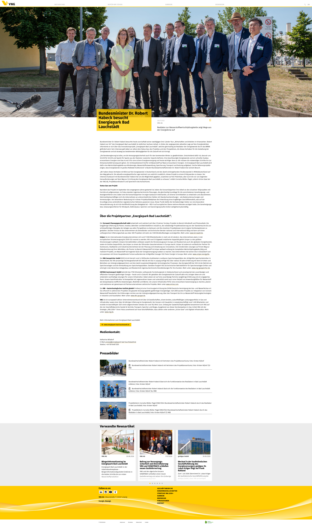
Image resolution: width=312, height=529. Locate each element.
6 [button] (162, 483)
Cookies (146, 522)
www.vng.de (109, 312)
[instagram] (106, 492)
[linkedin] (101, 492)
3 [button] (155, 483)
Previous (101, 455)
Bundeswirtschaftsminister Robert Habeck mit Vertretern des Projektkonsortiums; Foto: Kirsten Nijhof (170, 365)
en (309, 4)
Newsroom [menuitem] (219, 4)
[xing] (115, 492)
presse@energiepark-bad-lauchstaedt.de (120, 342)
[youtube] (110, 492)
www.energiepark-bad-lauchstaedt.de (116, 325)
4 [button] (157, 483)
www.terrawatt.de (196, 233)
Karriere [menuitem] (168, 4)
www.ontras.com (172, 284)
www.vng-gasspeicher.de (201, 268)
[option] (118, 455)
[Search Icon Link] (305, 4)
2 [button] (152, 483)
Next (210, 455)
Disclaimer (130, 522)
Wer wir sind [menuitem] (59, 4)
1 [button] (150, 483)
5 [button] (159, 483)
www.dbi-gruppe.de (138, 296)
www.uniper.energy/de (201, 254)
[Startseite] (8, 3)
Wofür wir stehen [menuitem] (115, 4)
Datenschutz (139, 522)
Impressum (122, 522)
